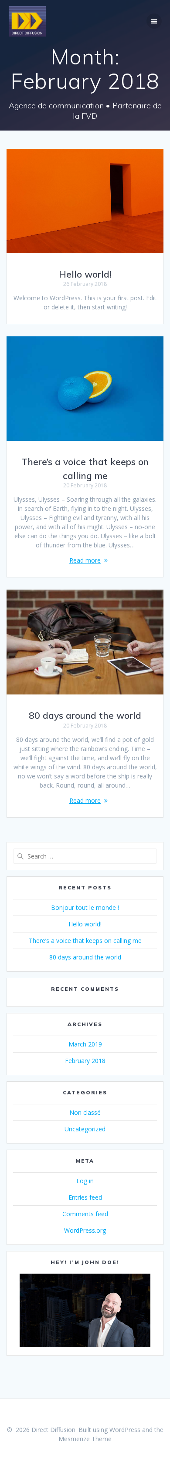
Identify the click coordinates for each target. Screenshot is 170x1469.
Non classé (85, 1112)
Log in (85, 1181)
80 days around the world (85, 715)
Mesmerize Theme (85, 1439)
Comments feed (85, 1214)
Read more (85, 560)
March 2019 (85, 1044)
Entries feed (85, 1197)
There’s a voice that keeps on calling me (85, 940)
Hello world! (85, 274)
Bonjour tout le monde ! (85, 907)
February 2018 (85, 1060)
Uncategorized (85, 1129)
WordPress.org (85, 1230)
